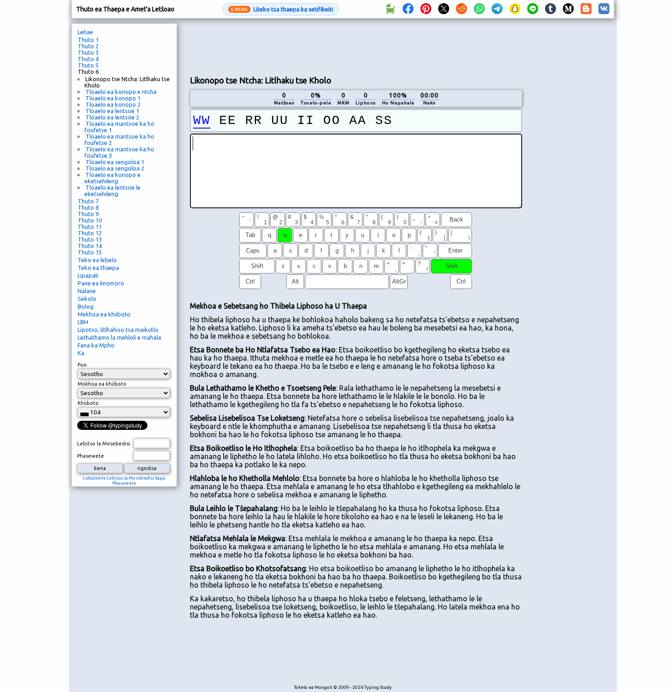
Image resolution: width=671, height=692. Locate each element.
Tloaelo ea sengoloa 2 (114, 168)
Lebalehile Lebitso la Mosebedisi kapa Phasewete (124, 480)
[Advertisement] (356, 46)
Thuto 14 (90, 246)
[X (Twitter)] (443, 9)
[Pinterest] (425, 9)
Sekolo (87, 298)
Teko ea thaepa (98, 267)
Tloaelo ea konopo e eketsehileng (112, 177)
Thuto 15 (90, 252)
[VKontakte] (603, 9)
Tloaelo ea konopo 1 (113, 98)
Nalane (87, 291)
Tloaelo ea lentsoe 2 (112, 117)
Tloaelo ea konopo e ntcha (121, 91)
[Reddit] (461, 9)
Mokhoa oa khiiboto (102, 384)
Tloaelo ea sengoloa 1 (114, 162)
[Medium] (568, 9)
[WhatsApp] (479, 9)
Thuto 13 (90, 239)
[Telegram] (497, 9)
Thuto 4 (88, 59)
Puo (82, 364)
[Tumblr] (550, 9)
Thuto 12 (90, 233)
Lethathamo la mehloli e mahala (119, 337)
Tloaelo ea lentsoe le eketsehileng (112, 190)
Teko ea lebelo (97, 260)
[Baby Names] (390, 9)
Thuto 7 (88, 201)
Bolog (86, 306)
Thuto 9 (88, 214)
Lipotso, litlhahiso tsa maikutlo (118, 329)
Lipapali (88, 275)
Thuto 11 (90, 226)
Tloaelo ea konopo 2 (113, 104)
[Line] (532, 9)
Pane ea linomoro (101, 283)
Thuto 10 (90, 220)
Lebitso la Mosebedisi (103, 443)
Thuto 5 (88, 65)
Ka (81, 353)
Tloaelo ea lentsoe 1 (112, 111)
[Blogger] (586, 9)
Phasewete (90, 456)
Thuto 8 (88, 207)
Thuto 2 (88, 46)
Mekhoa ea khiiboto (104, 314)
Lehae (85, 32)
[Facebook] (408, 9)
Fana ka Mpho (96, 345)
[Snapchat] (514, 9)
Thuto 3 (88, 52)
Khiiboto (88, 403)
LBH (83, 322)
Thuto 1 (88, 39)
